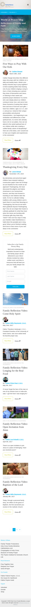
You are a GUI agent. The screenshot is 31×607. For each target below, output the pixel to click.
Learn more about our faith (11, 362)
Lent (4, 420)
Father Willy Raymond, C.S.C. (15, 323)
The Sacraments (8, 59)
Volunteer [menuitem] (4, 587)
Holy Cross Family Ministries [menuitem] (10, 546)
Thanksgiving (7, 162)
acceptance (22, 420)
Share (17, 140)
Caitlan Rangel (17, 71)
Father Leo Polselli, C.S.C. (14, 439)
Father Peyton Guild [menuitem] (7, 580)
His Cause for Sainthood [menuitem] (9, 578)
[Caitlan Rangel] (5, 72)
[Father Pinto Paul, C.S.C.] (5, 379)
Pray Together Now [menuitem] (7, 564)
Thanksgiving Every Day (15, 167)
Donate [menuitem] (3, 589)
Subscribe (16, 36)
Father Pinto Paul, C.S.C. (14, 383)
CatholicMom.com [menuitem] (7, 548)
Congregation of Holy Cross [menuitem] (10, 550)
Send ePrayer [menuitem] (5, 568)
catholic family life (20, 59)
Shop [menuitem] (2, 592)
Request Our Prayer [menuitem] (7, 566)
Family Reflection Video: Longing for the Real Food (15, 370)
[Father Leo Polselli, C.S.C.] (5, 435)
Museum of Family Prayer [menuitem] (9, 552)
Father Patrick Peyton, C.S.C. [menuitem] (10, 576)
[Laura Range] (5, 172)
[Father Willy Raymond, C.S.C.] (5, 319)
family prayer (7, 60)
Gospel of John (8, 307)
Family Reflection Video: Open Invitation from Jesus (15, 426)
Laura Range (16, 171)
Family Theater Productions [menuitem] (10, 544)
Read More (8, 140)
